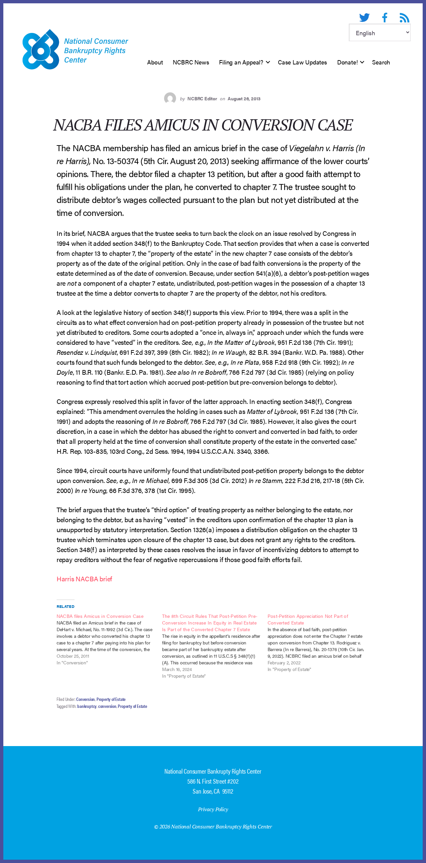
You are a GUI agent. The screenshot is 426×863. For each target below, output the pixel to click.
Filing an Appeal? (241, 62)
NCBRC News (191, 62)
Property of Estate (111, 699)
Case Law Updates (302, 62)
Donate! (347, 62)
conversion (107, 706)
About (155, 62)
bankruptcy (87, 706)
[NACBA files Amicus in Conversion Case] (109, 639)
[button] (268, 62)
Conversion (85, 699)
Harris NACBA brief (84, 578)
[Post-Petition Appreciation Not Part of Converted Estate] (320, 642)
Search (381, 62)
